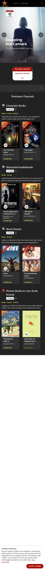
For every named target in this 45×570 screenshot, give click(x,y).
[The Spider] (31, 135)
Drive (5, 273)
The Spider (28, 150)
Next (40, 34)
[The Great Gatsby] (31, 196)
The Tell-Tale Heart (8, 151)
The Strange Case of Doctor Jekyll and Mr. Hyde (10, 213)
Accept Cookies (35, 566)
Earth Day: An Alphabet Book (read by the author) (30, 342)
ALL (22, 78)
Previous (4, 34)
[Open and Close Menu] (42, 3)
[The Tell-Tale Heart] (10, 135)
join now (24, 3)
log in (15, 3)
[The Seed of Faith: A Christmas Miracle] (10, 324)
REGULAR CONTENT (22, 73)
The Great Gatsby (28, 212)
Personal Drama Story (30, 274)
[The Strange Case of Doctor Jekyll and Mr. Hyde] (10, 196)
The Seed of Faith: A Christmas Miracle (8, 342)
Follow (10, 109)
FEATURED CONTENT (22, 69)
